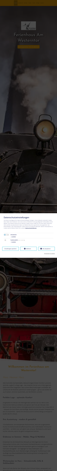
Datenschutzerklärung (30, 228)
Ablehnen (28, 248)
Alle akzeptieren (46, 248)
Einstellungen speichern (10, 248)
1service (13, 236)
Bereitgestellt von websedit (49, 253)
